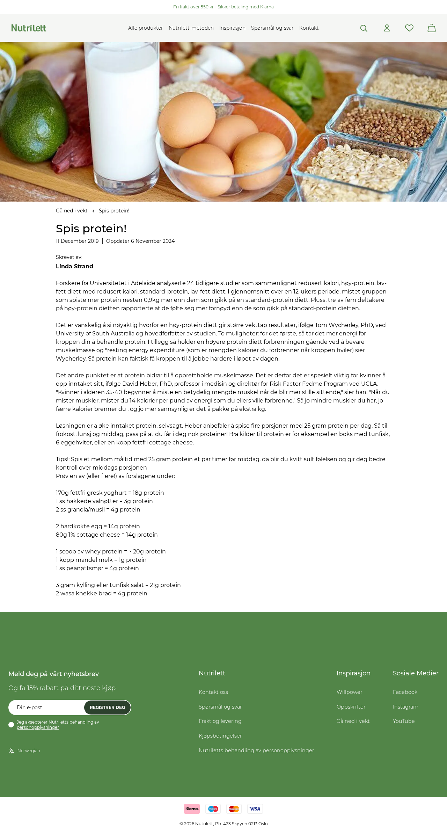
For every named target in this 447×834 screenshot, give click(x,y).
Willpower (349, 692)
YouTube (404, 721)
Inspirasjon (232, 28)
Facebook (405, 692)
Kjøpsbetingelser (220, 736)
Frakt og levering (220, 721)
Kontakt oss (213, 692)
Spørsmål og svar (272, 28)
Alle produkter (145, 28)
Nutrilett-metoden (191, 28)
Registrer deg (107, 707)
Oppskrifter (351, 707)
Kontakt (309, 28)
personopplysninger (38, 727)
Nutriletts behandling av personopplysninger (256, 750)
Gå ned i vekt (72, 211)
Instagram (405, 707)
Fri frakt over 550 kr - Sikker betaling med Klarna (223, 6)
